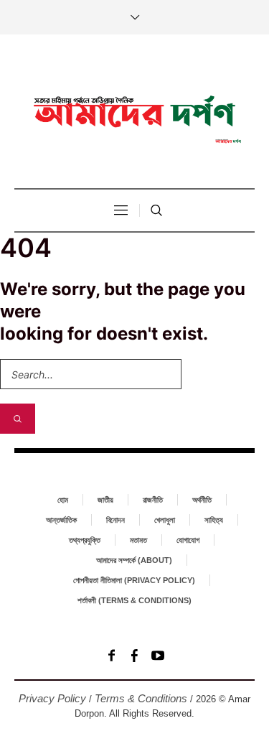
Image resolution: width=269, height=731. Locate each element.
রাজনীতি (153, 499)
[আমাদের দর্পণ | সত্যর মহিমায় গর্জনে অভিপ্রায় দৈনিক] (134, 113)
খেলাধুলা (164, 520)
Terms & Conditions (141, 698)
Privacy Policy (52, 698)
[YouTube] (157, 655)
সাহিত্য (213, 520)
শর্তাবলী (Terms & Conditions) (134, 600)
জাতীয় (105, 499)
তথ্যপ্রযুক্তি (84, 540)
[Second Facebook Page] (135, 655)
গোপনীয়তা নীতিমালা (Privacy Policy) (134, 580)
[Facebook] (112, 655)
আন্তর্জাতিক (61, 520)
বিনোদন (115, 520)
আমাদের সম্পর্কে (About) (134, 560)
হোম (62, 499)
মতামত (138, 540)
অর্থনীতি (202, 499)
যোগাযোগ (187, 540)
